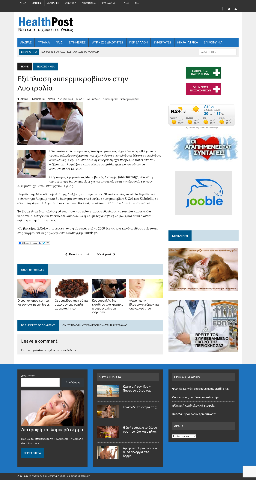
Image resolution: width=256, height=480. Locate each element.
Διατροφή (53, 3)
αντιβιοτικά (65, 99)
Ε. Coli (80, 99)
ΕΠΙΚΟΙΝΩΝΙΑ (213, 42)
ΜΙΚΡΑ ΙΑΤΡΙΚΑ (187, 42)
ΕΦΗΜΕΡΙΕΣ (77, 42)
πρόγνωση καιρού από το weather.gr (202, 128)
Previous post (79, 254)
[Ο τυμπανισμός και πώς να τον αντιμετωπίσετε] (34, 295)
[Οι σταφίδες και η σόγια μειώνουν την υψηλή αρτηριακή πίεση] (71, 295)
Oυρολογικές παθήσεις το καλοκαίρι (195, 397)
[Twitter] (229, 8)
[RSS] (236, 8)
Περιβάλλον (138, 42)
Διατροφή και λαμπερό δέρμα (52, 429)
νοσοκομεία (110, 99)
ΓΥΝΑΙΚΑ (43, 42)
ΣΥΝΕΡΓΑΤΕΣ (162, 42)
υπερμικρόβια (130, 99)
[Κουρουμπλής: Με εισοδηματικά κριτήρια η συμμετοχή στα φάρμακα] (109, 295)
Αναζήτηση (28, 375)
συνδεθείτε (68, 350)
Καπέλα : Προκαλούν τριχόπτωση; (194, 414)
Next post (104, 254)
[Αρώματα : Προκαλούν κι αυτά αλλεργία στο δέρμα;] (108, 456)
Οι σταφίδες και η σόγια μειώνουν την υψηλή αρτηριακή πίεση (71, 304)
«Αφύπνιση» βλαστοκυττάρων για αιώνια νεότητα (144, 304)
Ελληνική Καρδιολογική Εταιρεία (193, 405)
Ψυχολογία (108, 3)
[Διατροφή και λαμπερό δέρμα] (52, 423)
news (51, 99)
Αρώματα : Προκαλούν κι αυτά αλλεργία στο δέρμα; (140, 452)
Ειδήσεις (37, 3)
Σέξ (137, 3)
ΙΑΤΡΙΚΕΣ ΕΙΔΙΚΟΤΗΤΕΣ (107, 42)
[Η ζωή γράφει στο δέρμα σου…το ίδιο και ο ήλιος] (108, 436)
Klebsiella (38, 99)
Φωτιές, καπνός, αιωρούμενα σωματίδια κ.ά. (200, 388)
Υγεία (23, 3)
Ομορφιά (70, 3)
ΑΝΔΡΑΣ (26, 42)
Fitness (125, 3)
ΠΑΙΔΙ (59, 42)
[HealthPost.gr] (128, 25)
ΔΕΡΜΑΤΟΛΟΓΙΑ (110, 377)
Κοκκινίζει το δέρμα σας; (140, 407)
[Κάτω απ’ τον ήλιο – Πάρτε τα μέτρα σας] (108, 395)
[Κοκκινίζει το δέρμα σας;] (108, 415)
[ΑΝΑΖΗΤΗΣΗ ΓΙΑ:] (218, 51)
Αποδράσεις (89, 3)
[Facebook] (222, 8)
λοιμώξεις (93, 99)
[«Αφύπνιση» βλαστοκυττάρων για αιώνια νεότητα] (146, 295)
